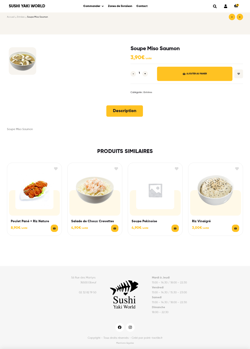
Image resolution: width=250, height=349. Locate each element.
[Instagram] (130, 327)
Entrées (21, 17)
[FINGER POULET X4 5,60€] (232, 17)
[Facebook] (119, 327)
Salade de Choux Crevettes (92, 221)
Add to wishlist (238, 73)
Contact (142, 6)
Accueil (11, 17)
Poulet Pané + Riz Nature (30, 221)
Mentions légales (125, 343)
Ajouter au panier (196, 74)
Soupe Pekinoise (144, 221)
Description (124, 111)
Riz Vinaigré (201, 221)
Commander (91, 6)
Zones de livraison (120, 6)
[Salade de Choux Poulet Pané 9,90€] (240, 17)
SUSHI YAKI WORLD (27, 6)
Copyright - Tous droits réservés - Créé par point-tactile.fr (125, 338)
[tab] (124, 111)
